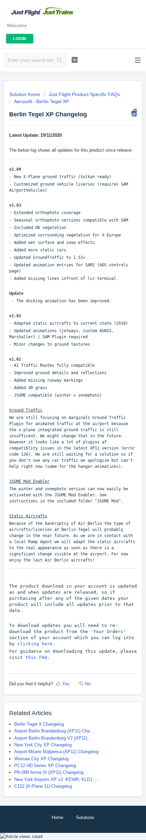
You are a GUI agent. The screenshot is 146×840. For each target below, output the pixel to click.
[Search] (60, 60)
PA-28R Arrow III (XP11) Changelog (49, 772)
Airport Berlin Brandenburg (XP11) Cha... (54, 730)
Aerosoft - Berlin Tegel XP (41, 101)
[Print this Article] (134, 112)
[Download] (60, 425)
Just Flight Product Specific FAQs (84, 94)
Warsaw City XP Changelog (41, 758)
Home (57, 817)
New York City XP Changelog (43, 744)
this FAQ (36, 657)
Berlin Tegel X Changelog (39, 724)
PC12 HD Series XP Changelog (45, 765)
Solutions (85, 817)
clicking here (35, 643)
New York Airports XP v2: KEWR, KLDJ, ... (56, 779)
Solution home (25, 94)
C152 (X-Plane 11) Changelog (43, 786)
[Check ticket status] (74, 59)
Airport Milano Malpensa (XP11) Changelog (56, 751)
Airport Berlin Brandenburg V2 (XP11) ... (53, 738)
